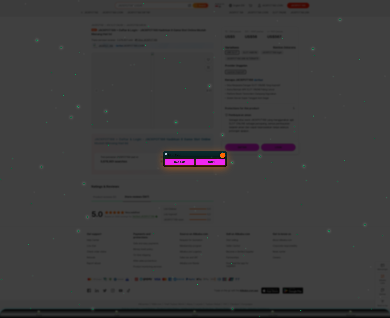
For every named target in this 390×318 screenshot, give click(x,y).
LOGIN (210, 162)
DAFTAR (179, 162)
